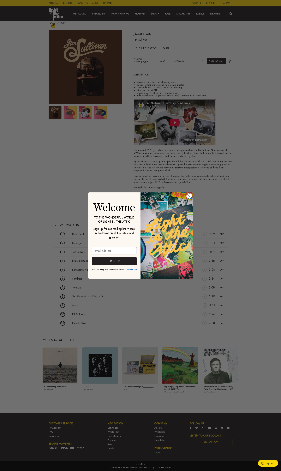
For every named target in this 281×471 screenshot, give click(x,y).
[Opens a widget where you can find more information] (268, 463)
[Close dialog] (189, 196)
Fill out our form (131, 269)
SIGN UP (114, 261)
